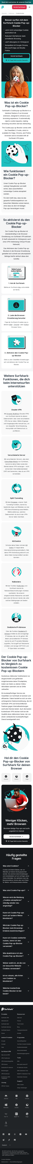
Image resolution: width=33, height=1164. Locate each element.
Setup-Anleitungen (22, 1087)
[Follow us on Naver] (15, 1140)
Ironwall (3, 1044)
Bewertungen (4, 1070)
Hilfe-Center (20, 1084)
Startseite (4, 13)
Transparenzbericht (22, 1030)
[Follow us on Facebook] (3, 1134)
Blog (18, 1027)
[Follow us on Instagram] (20, 1134)
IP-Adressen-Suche (22, 1067)
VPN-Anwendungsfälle (7, 1061)
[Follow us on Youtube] (26, 1134)
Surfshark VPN (5, 1017)
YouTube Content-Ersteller (24, 1044)
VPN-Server (4, 1064)
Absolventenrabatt (22, 1050)
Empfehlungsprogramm (23, 1053)
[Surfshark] (2, 7)
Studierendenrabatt (22, 1047)
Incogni (3, 1041)
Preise (3, 1033)
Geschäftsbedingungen (16, 1162)
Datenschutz (4, 1162)
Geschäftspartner (21, 1041)
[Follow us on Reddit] (3, 1140)
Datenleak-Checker (22, 1077)
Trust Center (20, 1024)
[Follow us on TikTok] (9, 1140)
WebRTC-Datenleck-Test (23, 1073)
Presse (19, 1020)
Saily (2, 1047)
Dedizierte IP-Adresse (7, 1067)
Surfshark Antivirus (6, 1027)
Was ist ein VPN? (5, 1055)
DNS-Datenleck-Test (22, 1070)
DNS (18, 1061)
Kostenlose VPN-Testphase (5, 1077)
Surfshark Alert (5, 1024)
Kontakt (19, 1033)
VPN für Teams (5, 1086)
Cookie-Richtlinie (5, 1159)
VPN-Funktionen (5, 1058)
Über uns (19, 1017)
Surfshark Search (5, 1030)
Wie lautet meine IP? (22, 1064)
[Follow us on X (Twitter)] (9, 1134)
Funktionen (11, 13)
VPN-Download (5, 1073)
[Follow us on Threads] (15, 1134)
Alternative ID (4, 1020)
